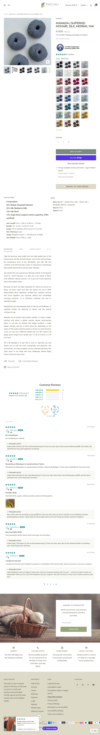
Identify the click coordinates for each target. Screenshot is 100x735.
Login (33, 701)
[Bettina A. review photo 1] (10, 503)
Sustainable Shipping (30, 361)
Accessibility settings (55, 711)
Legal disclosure (54, 683)
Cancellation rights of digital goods (58, 691)
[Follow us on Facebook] (77, 685)
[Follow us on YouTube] (93, 685)
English (83, 5)
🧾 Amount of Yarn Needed (75, 186)
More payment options (76, 163)
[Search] (9, 5)
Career (33, 690)
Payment (34, 697)
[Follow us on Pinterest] (88, 685)
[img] (10, 427)
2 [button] (47, 584)
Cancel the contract (55, 697)
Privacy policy (53, 700)
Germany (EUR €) (71, 5)
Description (8, 249)
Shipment (34, 694)
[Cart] (95, 5)
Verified (49, 416)
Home (6, 14)
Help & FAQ (35, 683)
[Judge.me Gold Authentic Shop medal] (45, 409)
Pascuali (59, 18)
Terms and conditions (56, 714)
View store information (65, 177)
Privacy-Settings (54, 704)
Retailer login (36, 708)
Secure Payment (13, 367)
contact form (89, 661)
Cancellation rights (54, 687)
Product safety (35, 249)
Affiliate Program (37, 711)
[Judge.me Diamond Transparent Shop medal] (55, 409)
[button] (61, 54)
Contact (34, 687)
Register (34, 704)
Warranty (11, 361)
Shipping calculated (72, 35)
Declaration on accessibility (58, 707)
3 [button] (50, 584)
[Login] (91, 5)
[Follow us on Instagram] (82, 685)
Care (21, 249)
